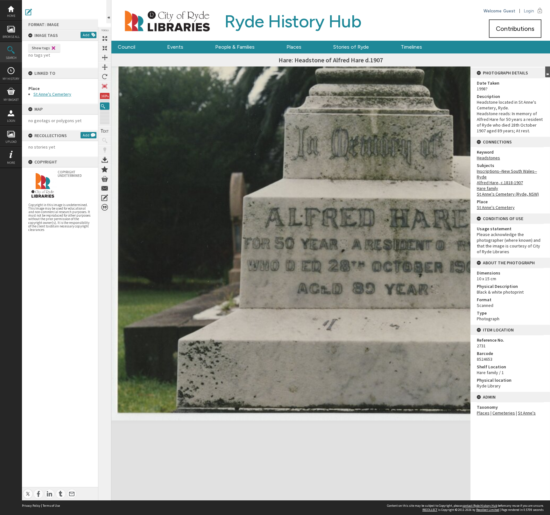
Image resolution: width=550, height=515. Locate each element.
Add (86, 34)
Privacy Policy (31, 506)
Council (126, 47)
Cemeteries (503, 413)
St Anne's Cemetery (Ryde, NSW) (508, 194)
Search (11, 58)
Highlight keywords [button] (104, 150)
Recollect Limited (487, 510)
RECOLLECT (429, 510)
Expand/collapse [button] (547, 71)
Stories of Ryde (351, 47)
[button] (104, 106)
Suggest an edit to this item (28, 12)
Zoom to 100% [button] (104, 86)
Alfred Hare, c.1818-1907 (500, 182)
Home (11, 16)
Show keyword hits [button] (104, 140)
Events (175, 47)
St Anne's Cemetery (52, 94)
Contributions (515, 28)
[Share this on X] (28, 490)
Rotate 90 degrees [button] (104, 76)
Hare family (487, 188)
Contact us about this (104, 188)
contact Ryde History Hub (479, 506)
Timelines (411, 47)
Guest (509, 11)
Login (11, 121)
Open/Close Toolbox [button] (108, 11)
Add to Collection (104, 169)
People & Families (235, 47)
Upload (11, 142)
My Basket (11, 100)
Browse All (11, 37)
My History (11, 79)
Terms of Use (51, 506)
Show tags (41, 47)
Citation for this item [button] (104, 207)
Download (104, 159)
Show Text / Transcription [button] (104, 131)
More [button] (11, 163)
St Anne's (527, 413)
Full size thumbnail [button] (104, 38)
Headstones (488, 158)
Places (293, 47)
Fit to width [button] (104, 57)
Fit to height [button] (104, 67)
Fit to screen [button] (104, 48)
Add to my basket (104, 179)
